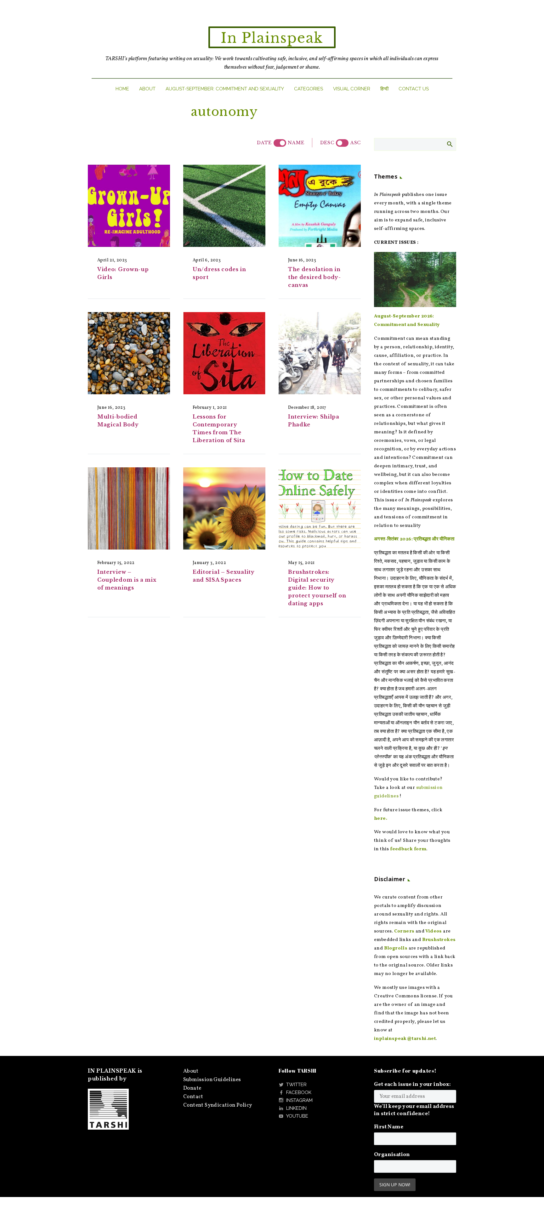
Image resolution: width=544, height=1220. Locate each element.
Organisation (392, 1154)
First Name (388, 1127)
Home (122, 89)
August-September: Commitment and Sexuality (225, 89)
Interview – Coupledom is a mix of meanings (126, 580)
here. (380, 818)
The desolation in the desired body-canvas (314, 277)
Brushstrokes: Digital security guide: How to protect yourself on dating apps (317, 588)
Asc (355, 142)
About (147, 89)
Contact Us (414, 89)
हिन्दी (384, 89)
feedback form (408, 849)
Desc (327, 142)
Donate (192, 1088)
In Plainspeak (272, 38)
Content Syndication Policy (217, 1105)
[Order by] (280, 143)
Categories (308, 89)
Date (264, 142)
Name (296, 142)
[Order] (342, 143)
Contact (193, 1096)
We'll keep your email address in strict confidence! (414, 1110)
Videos (433, 931)
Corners (404, 931)
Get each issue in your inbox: (412, 1084)
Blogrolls (396, 948)
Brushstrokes (439, 940)
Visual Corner (351, 89)
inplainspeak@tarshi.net (405, 1038)
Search (449, 144)
